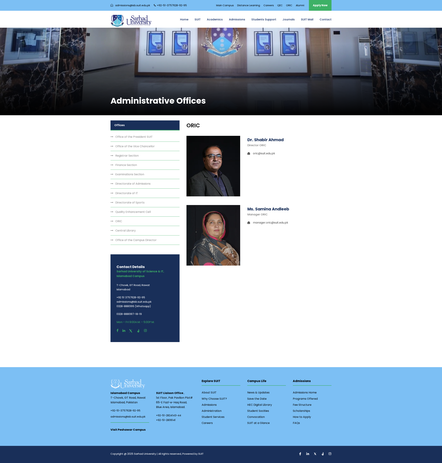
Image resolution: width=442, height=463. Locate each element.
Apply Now (320, 5)
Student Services (213, 417)
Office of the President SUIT (134, 137)
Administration (212, 411)
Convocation (256, 417)
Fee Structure (302, 405)
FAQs (296, 423)
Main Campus (225, 5)
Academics (215, 19)
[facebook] (117, 330)
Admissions (237, 19)
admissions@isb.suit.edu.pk (127, 416)
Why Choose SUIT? (214, 399)
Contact (326, 19)
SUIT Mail (307, 19)
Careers (268, 5)
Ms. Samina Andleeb (268, 209)
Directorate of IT (126, 193)
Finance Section (126, 165)
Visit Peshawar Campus (128, 430)
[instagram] (145, 330)
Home (184, 19)
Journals (288, 19)
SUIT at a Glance (258, 423)
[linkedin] (123, 330)
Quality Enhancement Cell (133, 212)
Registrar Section (127, 156)
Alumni (300, 5)
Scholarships (301, 411)
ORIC (289, 5)
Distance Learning (248, 5)
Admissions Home (305, 392)
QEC (280, 5)
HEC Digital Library (259, 405)
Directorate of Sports (130, 203)
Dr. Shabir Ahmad (265, 140)
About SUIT (209, 392)
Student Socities (258, 411)
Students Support (263, 19)
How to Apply (302, 417)
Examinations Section (129, 174)
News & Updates (258, 392)
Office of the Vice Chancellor (135, 146)
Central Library (125, 231)
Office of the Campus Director (136, 240)
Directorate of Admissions (133, 184)
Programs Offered (305, 399)
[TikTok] (139, 330)
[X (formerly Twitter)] (131, 330)
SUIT (198, 19)
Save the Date (257, 399)
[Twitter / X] (316, 454)
